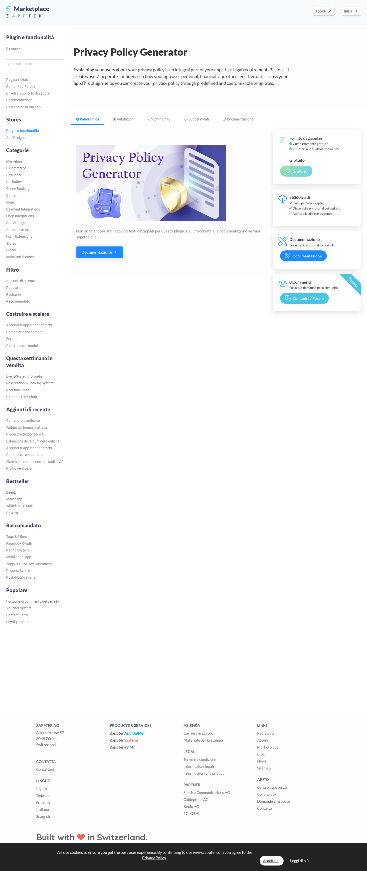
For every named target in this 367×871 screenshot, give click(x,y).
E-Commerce (16, 168)
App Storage (15, 223)
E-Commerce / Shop (21, 397)
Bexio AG (191, 806)
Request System (18, 571)
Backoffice (14, 182)
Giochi (11, 250)
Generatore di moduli (22, 346)
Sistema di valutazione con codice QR (35, 462)
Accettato (271, 861)
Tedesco (42, 795)
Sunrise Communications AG (207, 792)
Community (161, 119)
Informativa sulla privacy (204, 773)
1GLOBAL (192, 813)
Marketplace (267, 747)
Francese (43, 802)
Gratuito (300, 171)
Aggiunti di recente (20, 281)
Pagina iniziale (17, 80)
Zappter (127, 733)
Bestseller (13, 295)
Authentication (17, 230)
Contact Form (17, 615)
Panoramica (89, 119)
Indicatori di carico (20, 257)
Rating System (17, 550)
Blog (261, 754)
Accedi (321, 11)
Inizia (349, 11)
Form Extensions (19, 236)
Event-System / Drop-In (24, 376)
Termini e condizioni (200, 759)
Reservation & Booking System (29, 383)
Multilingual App (18, 557)
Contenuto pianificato (23, 421)
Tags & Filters (16, 537)
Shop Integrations (20, 216)
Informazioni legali (199, 766)
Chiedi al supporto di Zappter (28, 93)
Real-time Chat (17, 390)
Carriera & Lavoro (198, 733)
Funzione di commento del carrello (32, 601)
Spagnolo (43, 816)
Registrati (265, 733)
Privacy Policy (154, 857)
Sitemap (264, 768)
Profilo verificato (19, 468)
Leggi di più (299, 860)
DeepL (11, 492)
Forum (11, 339)
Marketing (14, 161)
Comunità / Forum (20, 87)
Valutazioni (125, 119)
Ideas (10, 202)
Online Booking (17, 189)
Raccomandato (18, 301)
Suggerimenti (198, 119)
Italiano (12, 48)
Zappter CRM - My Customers (29, 564)
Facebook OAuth (19, 543)
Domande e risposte (273, 801)
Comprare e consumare (24, 332)
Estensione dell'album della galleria (32, 441)
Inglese (42, 788)
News (261, 761)
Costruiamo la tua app (23, 107)
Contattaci (45, 769)
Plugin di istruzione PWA (25, 434)
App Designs (15, 138)
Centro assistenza (272, 787)
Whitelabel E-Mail (19, 506)
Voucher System (18, 608)
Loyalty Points (17, 622)
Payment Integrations (23, 209)
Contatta (264, 808)
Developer (13, 175)
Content (12, 196)
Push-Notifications (20, 577)
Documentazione (19, 100)
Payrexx (12, 513)
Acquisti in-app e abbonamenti (29, 325)
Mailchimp (14, 499)
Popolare (13, 288)
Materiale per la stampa (203, 740)
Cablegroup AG (196, 799)
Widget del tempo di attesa (26, 428)
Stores (11, 243)
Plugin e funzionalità (30, 37)
